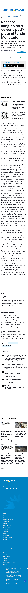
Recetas (5, 533)
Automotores (6, 556)
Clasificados (6, 553)
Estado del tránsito (8, 549)
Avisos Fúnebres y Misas (9, 562)
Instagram (7, 489)
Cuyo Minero (6, 517)
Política (5, 514)
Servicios (5, 560)
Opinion (5, 539)
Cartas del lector (7, 537)
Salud (4, 543)
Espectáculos (6, 527)
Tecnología (6, 545)
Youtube (16, 489)
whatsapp (19, 489)
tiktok (10, 489)
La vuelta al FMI (7, 345)
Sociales (5, 541)
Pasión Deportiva (7, 525)
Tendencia (5, 547)
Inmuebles (5, 555)
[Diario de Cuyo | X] (21, 10)
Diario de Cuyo (2, 16)
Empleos (5, 558)
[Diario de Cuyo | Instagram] (18, 10)
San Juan (5, 512)
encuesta (10, 343)
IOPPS (16, 343)
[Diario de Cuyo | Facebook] (15, 10)
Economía (8, 16)
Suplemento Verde (8, 519)
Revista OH (6, 521)
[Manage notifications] (25, 581)
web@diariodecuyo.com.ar (12, 572)
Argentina (5, 529)
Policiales (5, 523)
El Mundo (5, 531)
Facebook (4, 489)
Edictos (5, 564)
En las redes (6, 535)
